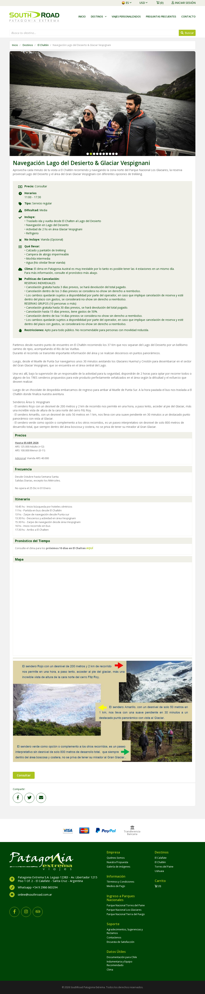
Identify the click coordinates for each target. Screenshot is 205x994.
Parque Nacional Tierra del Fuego (126, 914)
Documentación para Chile (122, 957)
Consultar (24, 775)
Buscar (189, 33)
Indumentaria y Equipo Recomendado (119, 963)
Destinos (28, 45)
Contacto (188, 16)
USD (142, 3)
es (127, 3)
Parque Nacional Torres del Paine (126, 905)
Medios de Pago (116, 886)
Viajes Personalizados (126, 16)
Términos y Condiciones (120, 881)
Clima (110, 969)
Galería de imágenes (118, 866)
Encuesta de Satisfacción (120, 942)
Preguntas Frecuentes (161, 16)
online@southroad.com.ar (35, 894)
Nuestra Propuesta (117, 862)
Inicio (82, 16)
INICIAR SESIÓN (185, 3)
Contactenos (114, 937)
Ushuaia (159, 871)
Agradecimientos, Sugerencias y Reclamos (125, 931)
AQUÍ (89, 548)
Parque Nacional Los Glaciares (124, 909)
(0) (162, 3)
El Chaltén (43, 45)
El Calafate (161, 857)
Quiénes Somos (116, 857)
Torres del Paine (164, 866)
